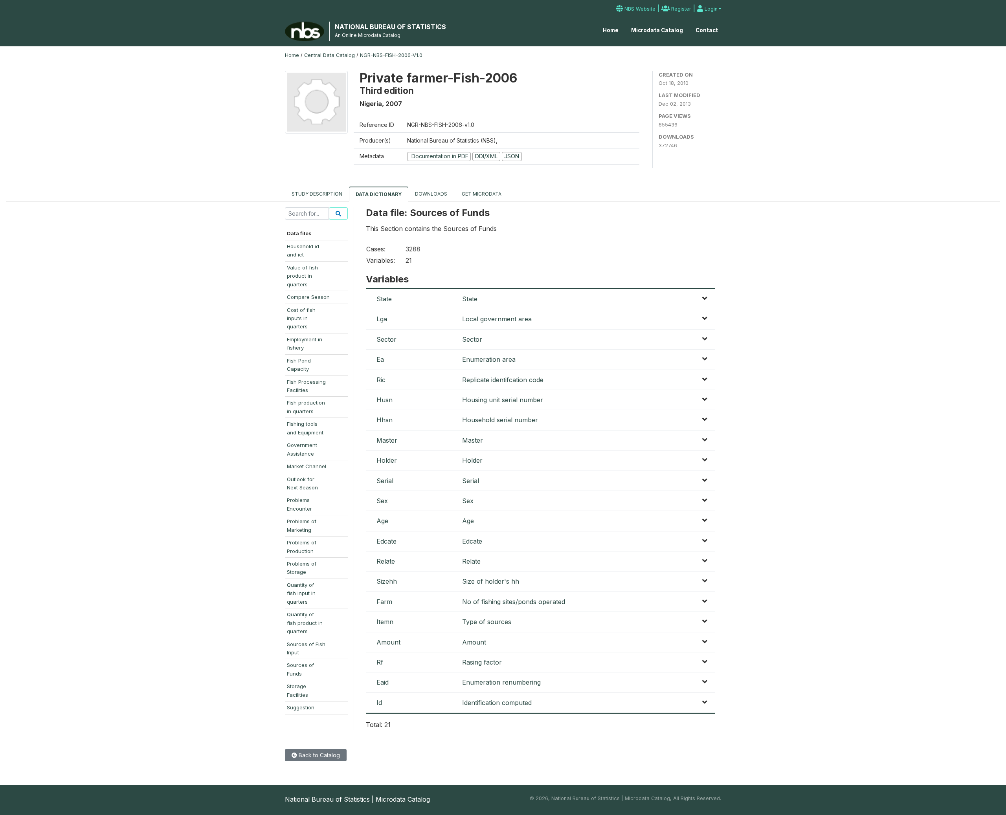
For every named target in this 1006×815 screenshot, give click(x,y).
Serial (384, 481)
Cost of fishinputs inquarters (301, 318)
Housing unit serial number (502, 400)
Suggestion (300, 707)
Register (680, 9)
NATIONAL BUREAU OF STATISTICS (390, 27)
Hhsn (384, 420)
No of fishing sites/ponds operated (513, 602)
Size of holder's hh (490, 581)
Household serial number (500, 420)
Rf (379, 662)
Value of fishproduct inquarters (302, 276)
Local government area (497, 319)
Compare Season (308, 297)
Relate (385, 561)
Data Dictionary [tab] (379, 194)
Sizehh (386, 581)
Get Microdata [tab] (481, 194)
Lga (381, 319)
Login (710, 9)
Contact (707, 30)
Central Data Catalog (329, 55)
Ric (381, 380)
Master (386, 440)
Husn (384, 400)
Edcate (386, 541)
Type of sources (486, 622)
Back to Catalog (318, 755)
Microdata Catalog (657, 30)
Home (611, 30)
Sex (382, 501)
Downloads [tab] (431, 194)
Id (379, 703)
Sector (386, 339)
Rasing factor (482, 662)
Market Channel (306, 466)
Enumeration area (489, 359)
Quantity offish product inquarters (305, 622)
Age (382, 521)
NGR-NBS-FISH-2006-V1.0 (391, 55)
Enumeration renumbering (501, 682)
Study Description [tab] (317, 194)
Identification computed (497, 703)
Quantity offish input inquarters (301, 593)
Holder (386, 460)
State (384, 299)
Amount (388, 642)
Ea (380, 359)
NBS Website (639, 9)
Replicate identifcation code (502, 380)
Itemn (384, 622)
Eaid (382, 682)
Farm (384, 602)
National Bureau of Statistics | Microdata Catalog (357, 799)
